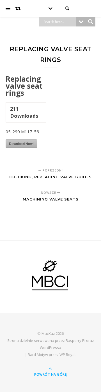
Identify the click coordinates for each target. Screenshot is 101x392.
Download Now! (21, 143)
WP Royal (67, 354)
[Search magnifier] (90, 21)
